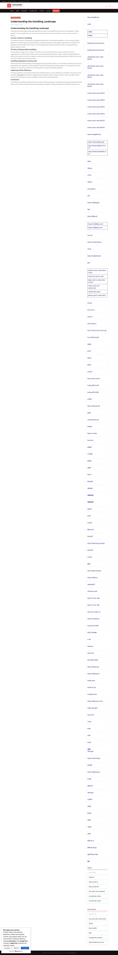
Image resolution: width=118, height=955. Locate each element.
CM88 (90, 32)
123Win (89, 799)
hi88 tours (90, 841)
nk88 (89, 834)
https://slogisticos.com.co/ (96, 942)
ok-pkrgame (91, 189)
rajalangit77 (91, 584)
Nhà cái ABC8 (93, 928)
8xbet (89, 365)
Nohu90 (90, 536)
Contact (56, 11)
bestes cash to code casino (97, 295)
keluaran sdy (91, 687)
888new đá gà (91, 847)
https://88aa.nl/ (92, 216)
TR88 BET (90, 495)
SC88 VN (91, 877)
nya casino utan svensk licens (97, 919)
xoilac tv (90, 317)
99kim (89, 358)
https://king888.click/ (94, 134)
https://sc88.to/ (93, 882)
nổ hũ (89, 175)
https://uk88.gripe (93, 203)
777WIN (90, 454)
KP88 (89, 413)
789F (89, 749)
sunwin (89, 372)
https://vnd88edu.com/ (95, 224)
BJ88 (88, 564)
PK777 (89, 475)
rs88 (88, 735)
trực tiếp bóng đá (93, 337)
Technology (33, 11)
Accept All (24, 948)
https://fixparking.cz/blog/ (96, 543)
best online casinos (93, 378)
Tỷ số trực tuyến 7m (93, 612)
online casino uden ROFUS (96, 93)
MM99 (90, 35)
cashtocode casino (94, 292)
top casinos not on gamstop (97, 891)
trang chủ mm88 (92, 626)
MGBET (89, 427)
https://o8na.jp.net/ (93, 406)
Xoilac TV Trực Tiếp (93, 598)
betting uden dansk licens (95, 43)
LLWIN (89, 399)
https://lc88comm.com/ (95, 701)
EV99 (89, 351)
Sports (42, 11)
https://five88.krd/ (93, 17)
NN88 (89, 344)
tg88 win (90, 786)
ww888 (89, 765)
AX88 (89, 820)
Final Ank (90, 440)
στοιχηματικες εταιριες (95, 937)
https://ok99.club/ (93, 667)
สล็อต (89, 161)
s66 (88, 196)
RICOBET (90, 481)
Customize (7, 948)
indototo (90, 646)
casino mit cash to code (96, 276)
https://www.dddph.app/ (96, 142)
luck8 (89, 742)
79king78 (90, 751)
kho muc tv (91, 310)
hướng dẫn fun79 (93, 385)
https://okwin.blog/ (93, 758)
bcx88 (89, 779)
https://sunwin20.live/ (94, 242)
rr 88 (89, 639)
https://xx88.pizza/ (93, 674)
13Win (89, 827)
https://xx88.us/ (92, 578)
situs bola (90, 653)
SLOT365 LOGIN (92, 660)
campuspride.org (93, 420)
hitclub (89, 303)
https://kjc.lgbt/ (92, 708)
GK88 (89, 806)
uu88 (89, 24)
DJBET (89, 468)
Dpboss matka (92, 433)
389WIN (90, 488)
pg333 (89, 509)
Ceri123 (89, 235)
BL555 (89, 813)
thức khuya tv (91, 324)
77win (89, 722)
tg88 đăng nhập (92, 854)
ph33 (89, 516)
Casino (48, 11)
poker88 (90, 550)
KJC (88, 861)
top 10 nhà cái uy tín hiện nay (96, 330)
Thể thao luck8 (92, 591)
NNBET (89, 447)
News (17, 11)
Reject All (16, 948)
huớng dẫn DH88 (93, 392)
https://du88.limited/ (94, 256)
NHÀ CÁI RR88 (91, 632)
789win (89, 168)
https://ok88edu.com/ (95, 228)
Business (24, 11)
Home (11, 11)
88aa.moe (90, 529)
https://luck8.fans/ (93, 619)
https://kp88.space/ (93, 772)
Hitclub (91, 923)
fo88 (90, 933)
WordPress (73, 953)
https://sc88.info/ (94, 886)
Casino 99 (90, 715)
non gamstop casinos (95, 896)
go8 (88, 263)
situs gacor (21, 75)
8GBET (89, 461)
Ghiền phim (91, 681)
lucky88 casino (92, 694)
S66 (88, 209)
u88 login (90, 793)
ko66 (89, 729)
